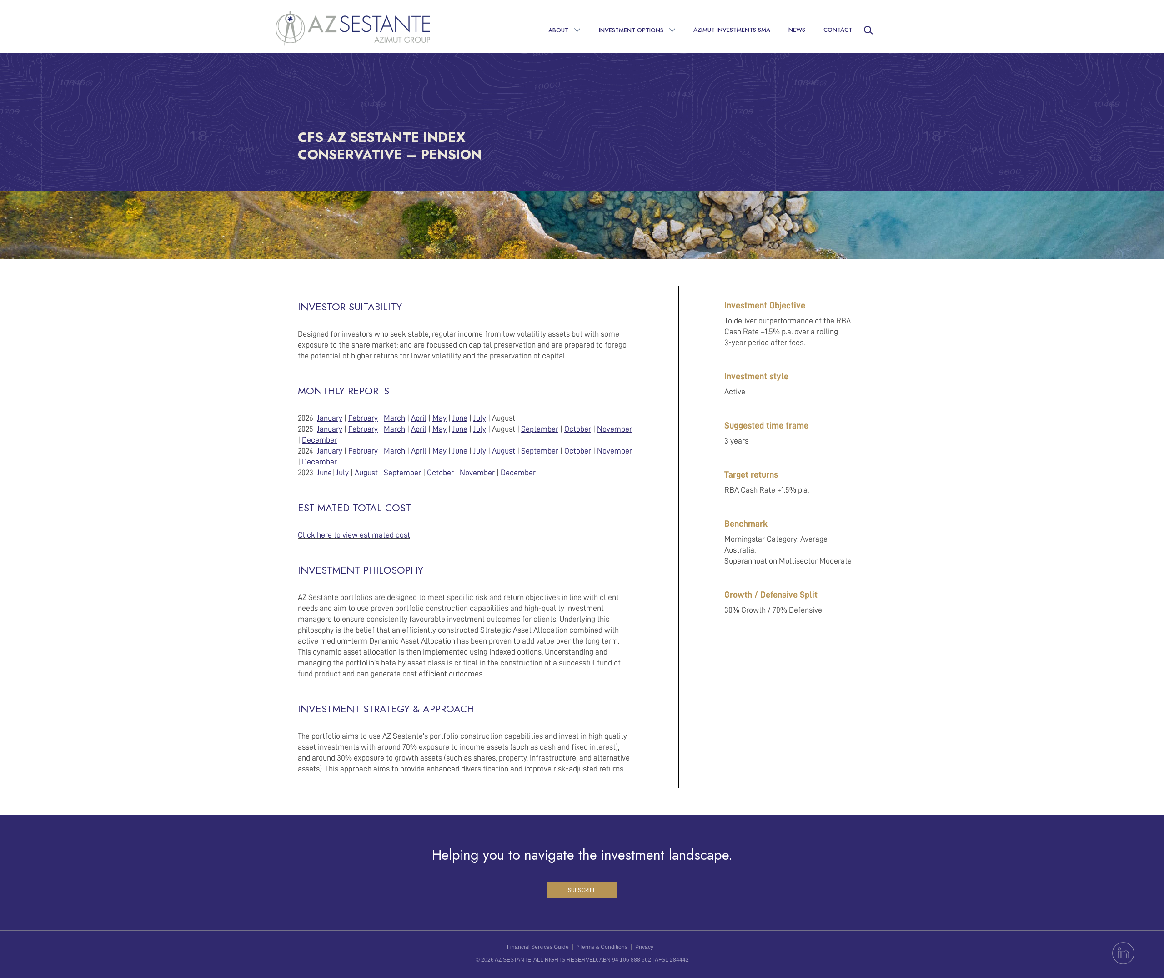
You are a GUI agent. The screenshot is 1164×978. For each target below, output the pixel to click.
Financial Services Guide (538, 947)
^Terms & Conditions (602, 947)
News (796, 29)
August (503, 451)
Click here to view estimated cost (354, 535)
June (324, 473)
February (363, 451)
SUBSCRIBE (582, 890)
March (394, 451)
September (402, 473)
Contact (837, 29)
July (342, 473)
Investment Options (631, 30)
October (440, 473)
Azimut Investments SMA (731, 29)
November (477, 473)
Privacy (644, 947)
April (418, 451)
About (558, 30)
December (518, 473)
